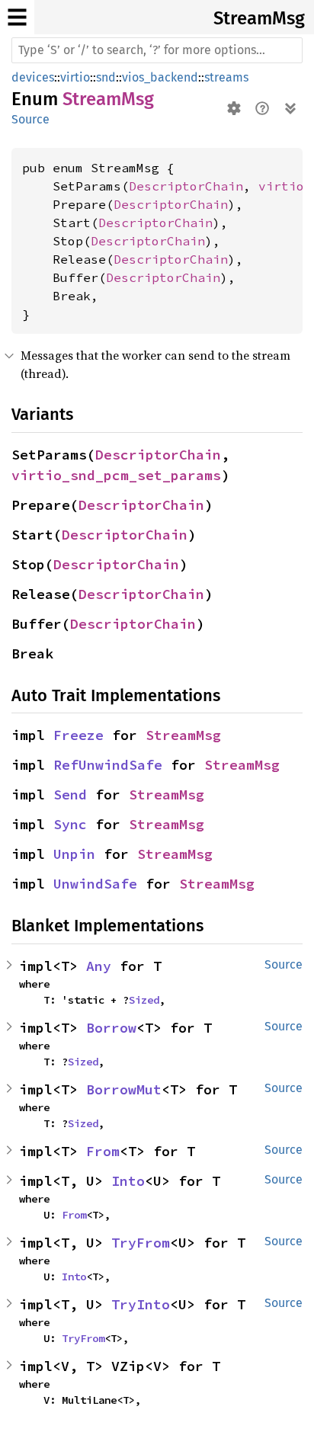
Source (30, 119)
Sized (144, 1000)
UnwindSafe (95, 883)
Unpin (74, 854)
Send (70, 794)
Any (98, 966)
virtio (75, 77)
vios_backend (160, 77)
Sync (70, 824)
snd (106, 77)
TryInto (140, 1304)
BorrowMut (124, 1089)
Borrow (111, 1027)
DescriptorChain (186, 186)
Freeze (78, 735)
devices (32, 77)
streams (226, 77)
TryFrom (140, 1242)
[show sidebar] (17, 17)
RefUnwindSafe (107, 765)
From (103, 1151)
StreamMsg (259, 18)
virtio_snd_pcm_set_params (116, 475)
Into (128, 1181)
